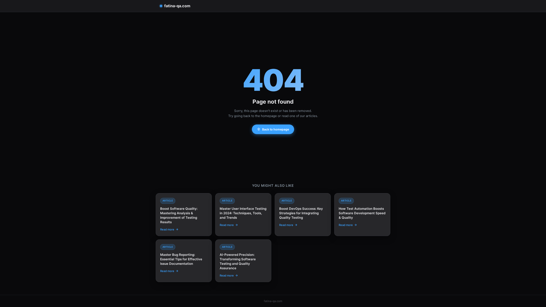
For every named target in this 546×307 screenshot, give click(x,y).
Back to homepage (275, 129)
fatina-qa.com (177, 6)
